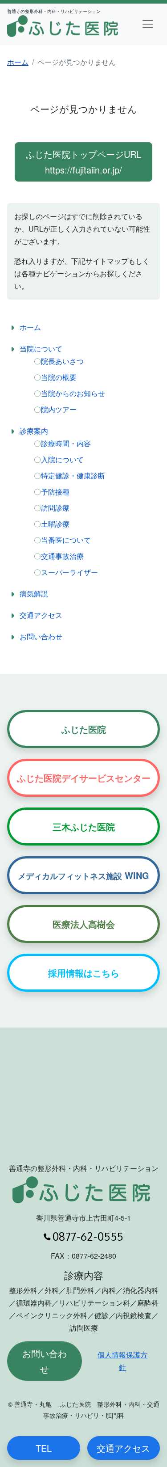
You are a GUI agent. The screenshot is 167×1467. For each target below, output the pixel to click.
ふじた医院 (83, 729)
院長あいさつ (62, 361)
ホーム (18, 62)
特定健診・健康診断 (73, 475)
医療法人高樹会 (84, 923)
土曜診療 (55, 524)
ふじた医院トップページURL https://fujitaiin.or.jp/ (83, 162)
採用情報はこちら (83, 972)
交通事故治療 (62, 556)
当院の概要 (59, 377)
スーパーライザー (69, 572)
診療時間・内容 (66, 443)
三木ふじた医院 (84, 826)
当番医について (66, 540)
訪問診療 (55, 508)
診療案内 (34, 431)
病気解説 (34, 593)
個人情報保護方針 (122, 1360)
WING (83, 875)
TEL (44, 1448)
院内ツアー (59, 409)
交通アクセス (41, 615)
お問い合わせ (41, 636)
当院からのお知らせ (73, 393)
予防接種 (55, 491)
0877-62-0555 (87, 1236)
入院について (62, 459)
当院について (41, 348)
